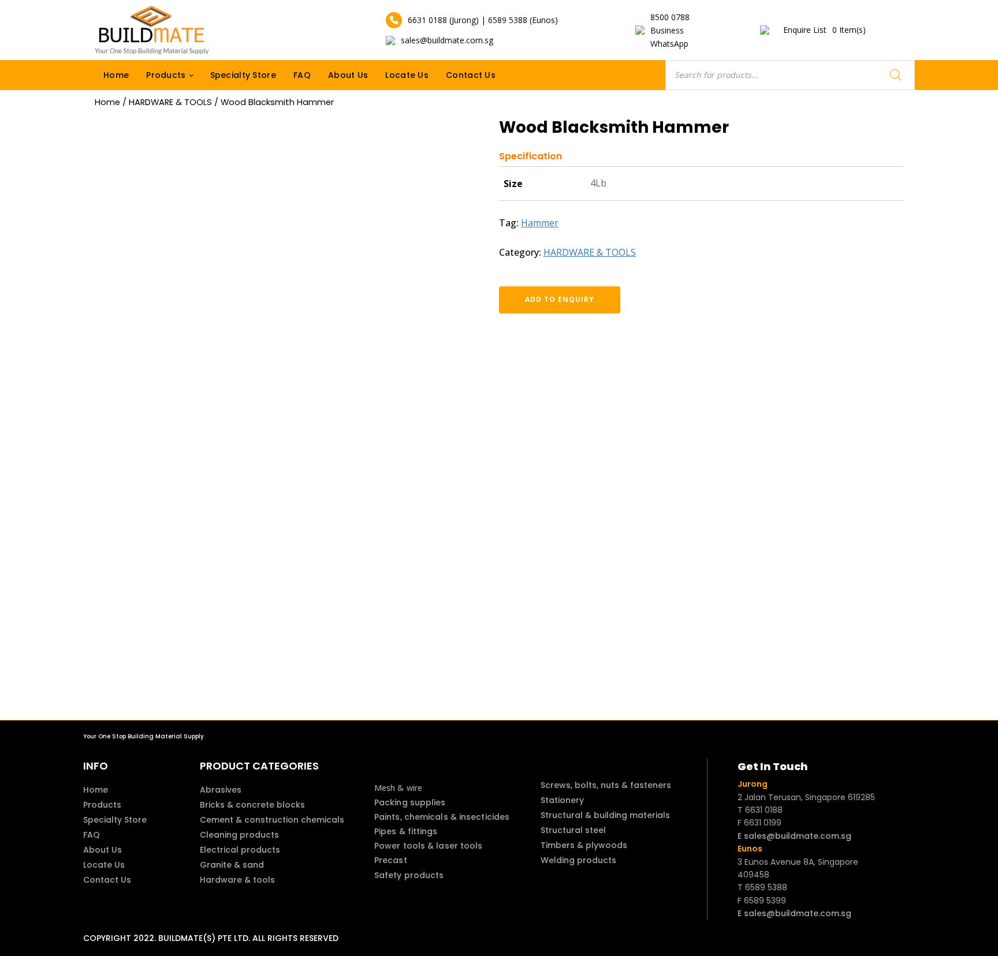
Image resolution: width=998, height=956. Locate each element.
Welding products (578, 860)
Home (116, 75)
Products (165, 75)
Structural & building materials (605, 815)
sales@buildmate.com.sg (447, 40)
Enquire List (824, 29)
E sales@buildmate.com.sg (794, 836)
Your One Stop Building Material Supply (143, 736)
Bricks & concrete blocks (252, 805)
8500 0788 (670, 17)
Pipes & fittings (406, 831)
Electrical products (240, 850)
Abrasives (220, 790)
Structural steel (573, 830)
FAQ (302, 75)
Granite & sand (232, 865)
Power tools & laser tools (428, 846)
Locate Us (407, 75)
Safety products (409, 875)
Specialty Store (243, 75)
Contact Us (471, 75)
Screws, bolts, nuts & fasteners (606, 785)
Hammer (539, 222)
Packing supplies (410, 802)
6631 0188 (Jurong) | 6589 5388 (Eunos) (483, 19)
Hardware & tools (237, 880)
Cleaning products (239, 835)
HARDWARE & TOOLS (170, 102)
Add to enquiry (559, 299)
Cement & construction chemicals (272, 820)
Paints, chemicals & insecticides (441, 817)
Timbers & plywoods (584, 845)
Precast (390, 860)
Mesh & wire (398, 787)
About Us (348, 75)
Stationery (562, 800)
